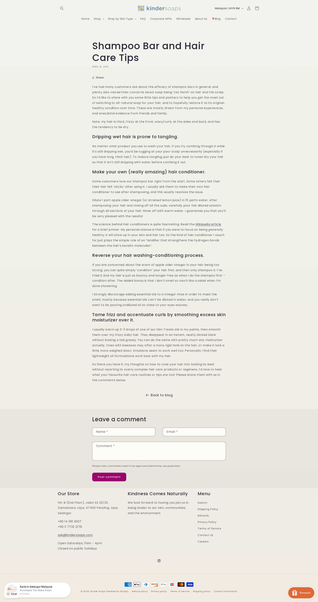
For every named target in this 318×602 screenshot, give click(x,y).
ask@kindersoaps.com (75, 535)
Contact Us (205, 535)
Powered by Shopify (117, 591)
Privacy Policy (207, 522)
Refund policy (140, 591)
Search (202, 503)
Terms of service (179, 591)
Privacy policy (159, 591)
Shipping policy (202, 591)
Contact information (225, 591)
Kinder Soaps (98, 591)
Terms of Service (209, 528)
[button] (62, 8)
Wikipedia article (208, 224)
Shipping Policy (208, 509)
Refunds (203, 515)
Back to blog (162, 395)
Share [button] (100, 77)
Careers (203, 541)
